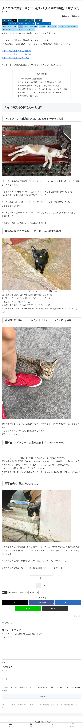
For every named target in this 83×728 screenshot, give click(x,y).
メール (5, 671)
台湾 (4, 26)
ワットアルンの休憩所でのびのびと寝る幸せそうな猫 (40, 82)
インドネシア (52, 26)
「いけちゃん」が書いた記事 (19, 592)
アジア (5, 23)
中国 (25, 26)
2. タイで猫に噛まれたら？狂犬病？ (17, 54)
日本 (9, 20)
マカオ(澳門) (33, 26)
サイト (5, 679)
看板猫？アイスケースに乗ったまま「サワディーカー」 (41, 92)
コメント (7, 637)
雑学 (31, 20)
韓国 (9, 26)
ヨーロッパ (13, 23)
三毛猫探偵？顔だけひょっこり (32, 96)
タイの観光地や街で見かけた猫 (30, 79)
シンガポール (72, 26)
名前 (4, 662)
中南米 (39, 23)
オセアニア (46, 23)
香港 (14, 26)
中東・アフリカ (24, 23)
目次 (38, 74)
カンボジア (6, 30)
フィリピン (30, 30)
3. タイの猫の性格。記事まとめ (15, 58)
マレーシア (62, 26)
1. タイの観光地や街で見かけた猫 (16, 51)
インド (14, 30)
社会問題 (38, 20)
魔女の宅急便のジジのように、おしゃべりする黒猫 (39, 86)
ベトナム (42, 26)
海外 (15, 20)
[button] (55, 608)
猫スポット (34, 592)
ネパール (22, 30)
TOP (4, 20)
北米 (32, 23)
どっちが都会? (23, 20)
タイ (20, 26)
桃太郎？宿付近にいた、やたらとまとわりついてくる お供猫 (43, 89)
